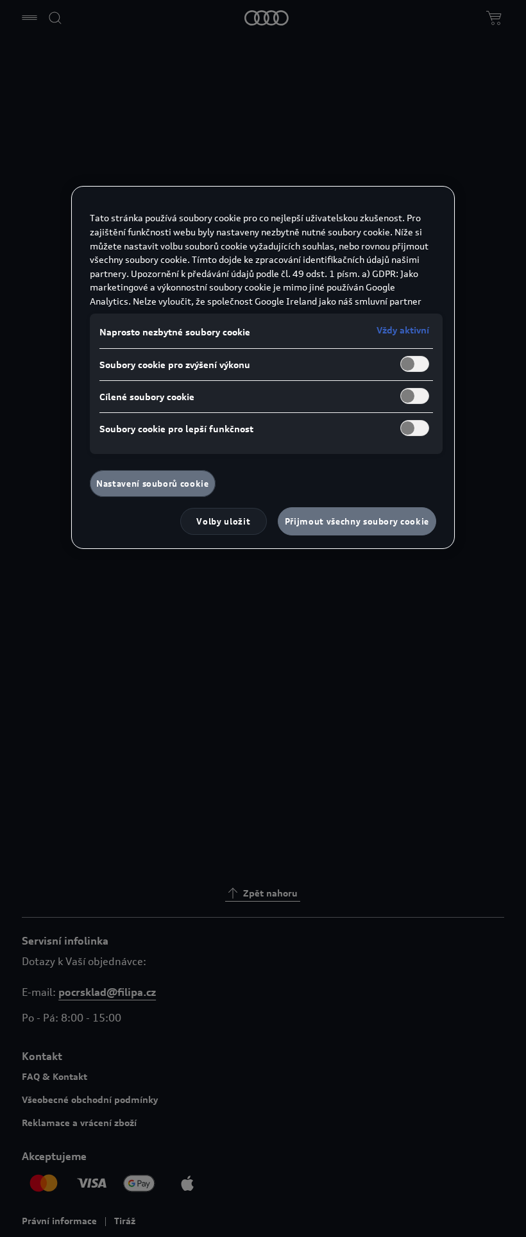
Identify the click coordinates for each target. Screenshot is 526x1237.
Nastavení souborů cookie (152, 483)
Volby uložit (223, 521)
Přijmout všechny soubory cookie (357, 521)
